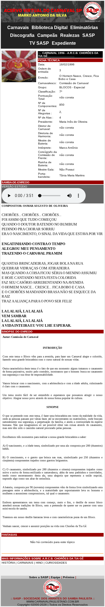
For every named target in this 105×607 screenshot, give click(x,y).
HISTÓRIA (8, 562)
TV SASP (39, 43)
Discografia (22, 35)
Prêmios (68, 577)
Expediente (64, 43)
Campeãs (47, 35)
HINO (39, 562)
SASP (88, 35)
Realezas (70, 35)
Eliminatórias (84, 27)
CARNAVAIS (25, 562)
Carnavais (18, 27)
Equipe (55, 577)
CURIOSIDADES (56, 562)
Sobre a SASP (38, 577)
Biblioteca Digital (49, 27)
